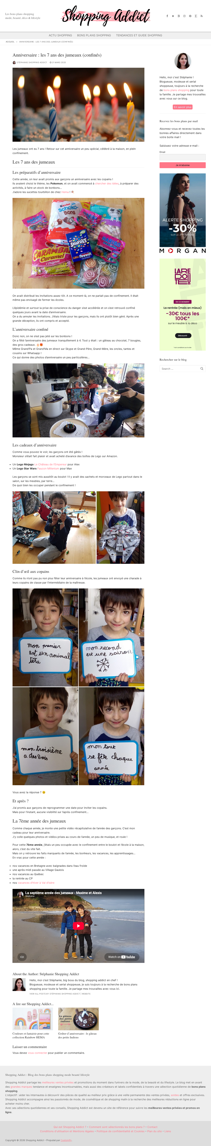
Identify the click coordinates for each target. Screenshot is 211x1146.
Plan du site (154, 1131)
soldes (175, 1095)
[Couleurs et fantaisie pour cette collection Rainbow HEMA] (33, 1019)
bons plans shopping (176, 90)
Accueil (10, 42)
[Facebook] (167, 16)
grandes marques (21, 1086)
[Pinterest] (190, 16)
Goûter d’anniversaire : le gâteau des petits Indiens (77, 1035)
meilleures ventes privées (58, 1082)
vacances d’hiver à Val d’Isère (36, 882)
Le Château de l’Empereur (50, 464)
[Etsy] (196, 16)
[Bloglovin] (178, 16)
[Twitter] (173, 16)
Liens (168, 1131)
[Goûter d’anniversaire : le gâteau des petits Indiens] (78, 1019)
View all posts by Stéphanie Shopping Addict (55, 994)
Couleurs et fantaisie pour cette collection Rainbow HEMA (31, 1035)
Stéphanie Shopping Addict (32, 62)
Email (162, 152)
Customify (66, 1140)
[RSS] (201, 16)
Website (86, 994)
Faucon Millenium (48, 468)
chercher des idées (107, 183)
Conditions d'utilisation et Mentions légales (67, 1131)
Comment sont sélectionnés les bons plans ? (117, 1127)
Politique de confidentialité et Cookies (120, 1131)
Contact (152, 1127)
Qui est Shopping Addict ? (70, 1127)
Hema (65, 192)
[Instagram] (184, 16)
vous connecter (37, 1052)
